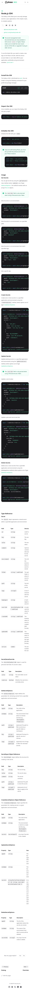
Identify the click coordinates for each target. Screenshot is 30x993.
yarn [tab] (22, 88)
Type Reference (6, 514)
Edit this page (7, 975)
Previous (6, 966)
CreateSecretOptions (9, 305)
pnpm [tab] (26, 88)
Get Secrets (4, 178)
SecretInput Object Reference (10, 754)
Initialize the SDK (7, 131)
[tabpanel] (15, 92)
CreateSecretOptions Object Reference (13, 800)
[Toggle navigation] (2, 2)
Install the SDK (6, 75)
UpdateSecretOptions (7, 366)
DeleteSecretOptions (6, 472)
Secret (7, 188)
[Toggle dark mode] (28, 2)
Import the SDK (6, 106)
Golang (3, 970)
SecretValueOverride (7, 659)
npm (21, 78)
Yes (20, 955)
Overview (26, 970)
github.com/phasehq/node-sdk (12, 32)
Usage (3, 175)
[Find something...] (25, 2)
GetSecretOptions (6, 185)
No (24, 955)
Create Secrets (5, 295)
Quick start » (10, 62)
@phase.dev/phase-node (10, 29)
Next (25, 966)
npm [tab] (19, 88)
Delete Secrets (5, 463)
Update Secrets (6, 356)
